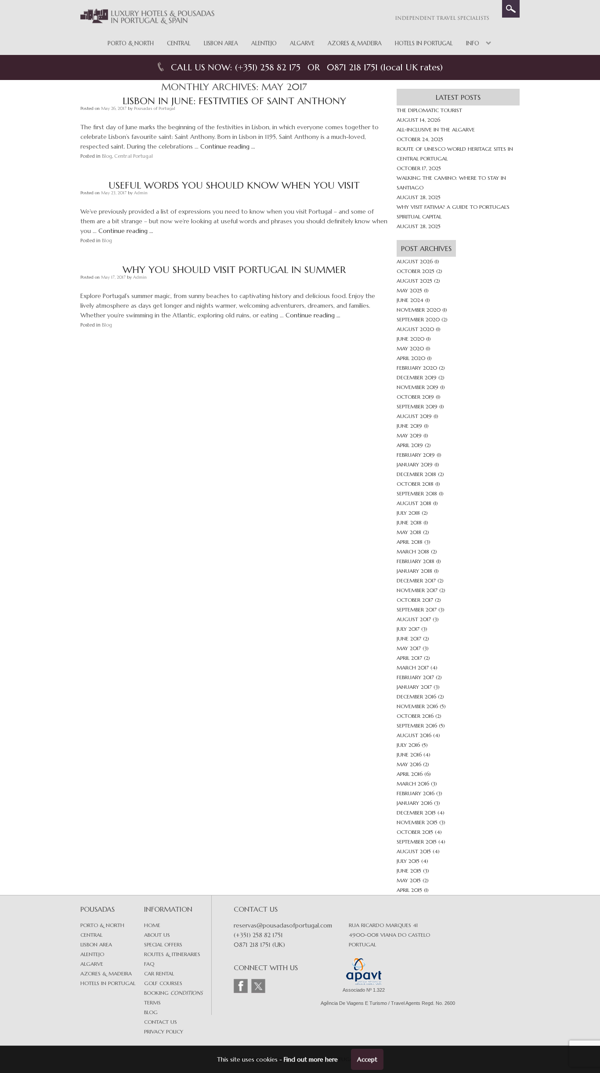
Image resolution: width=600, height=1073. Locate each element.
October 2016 (415, 716)
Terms (152, 1002)
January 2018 (414, 570)
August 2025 (414, 280)
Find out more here (311, 1059)
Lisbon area (96, 944)
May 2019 (409, 435)
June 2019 (409, 425)
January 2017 (414, 687)
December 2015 (416, 812)
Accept (367, 1059)
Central (179, 43)
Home (152, 925)
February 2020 (417, 367)
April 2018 (410, 541)
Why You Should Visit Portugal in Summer (234, 270)
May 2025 (409, 290)
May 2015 (409, 880)
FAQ (149, 963)
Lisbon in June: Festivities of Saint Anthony (234, 101)
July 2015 (408, 861)
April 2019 (410, 445)
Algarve (302, 43)
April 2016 (410, 774)
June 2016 (409, 754)
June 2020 (410, 338)
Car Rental (159, 973)
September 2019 (417, 406)
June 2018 (409, 522)
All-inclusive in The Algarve (436, 129)
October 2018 (415, 483)
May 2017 (409, 648)
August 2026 (415, 261)
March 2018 (413, 551)
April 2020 (411, 358)
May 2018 (409, 532)
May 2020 (410, 348)
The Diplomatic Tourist (429, 110)
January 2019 (415, 464)
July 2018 (408, 512)
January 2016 (414, 803)
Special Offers (163, 944)
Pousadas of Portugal (154, 108)
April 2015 (409, 890)
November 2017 (417, 590)
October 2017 (415, 600)
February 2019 (416, 454)
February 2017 (415, 677)
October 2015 (415, 832)
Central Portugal (133, 156)
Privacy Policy (163, 1031)
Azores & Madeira (355, 43)
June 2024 (410, 300)
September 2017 (417, 609)
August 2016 (414, 735)
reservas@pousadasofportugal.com (283, 925)
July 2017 (408, 629)
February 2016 (415, 793)
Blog (107, 156)
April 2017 (409, 658)
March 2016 (413, 783)
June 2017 (409, 638)
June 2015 (409, 870)
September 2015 (417, 841)
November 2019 (417, 387)
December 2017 (416, 580)
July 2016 (408, 745)
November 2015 (417, 822)
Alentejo (264, 43)
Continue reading (227, 146)
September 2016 (417, 725)
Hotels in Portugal (424, 43)
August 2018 (414, 503)
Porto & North (131, 43)
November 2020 (419, 309)
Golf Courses (163, 983)
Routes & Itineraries (172, 954)
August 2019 (414, 416)
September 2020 (418, 319)
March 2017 (413, 667)
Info (472, 43)
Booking (173, 992)
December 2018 (416, 474)
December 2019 (417, 377)
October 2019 (415, 396)
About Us (157, 934)
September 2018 (417, 493)
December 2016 (416, 696)
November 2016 (417, 706)
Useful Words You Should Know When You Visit (234, 185)
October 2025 (415, 271)
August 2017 (414, 619)
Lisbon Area (221, 43)
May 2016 (409, 764)
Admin (141, 193)
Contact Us (160, 1021)
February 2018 (415, 561)
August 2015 (414, 851)
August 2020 (415, 329)
